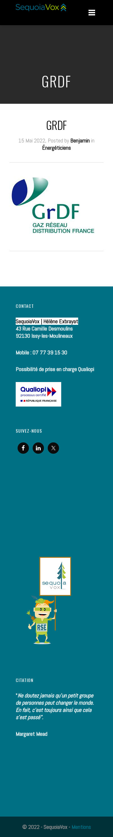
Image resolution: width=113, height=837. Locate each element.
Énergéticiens (56, 147)
